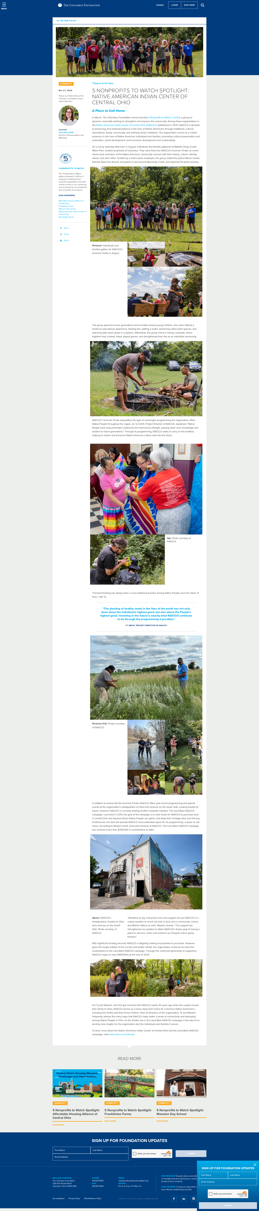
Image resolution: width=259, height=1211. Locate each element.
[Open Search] (202, 5)
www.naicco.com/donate (121, 1034)
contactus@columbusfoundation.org (133, 1181)
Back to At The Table (103, 83)
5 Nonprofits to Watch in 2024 (164, 117)
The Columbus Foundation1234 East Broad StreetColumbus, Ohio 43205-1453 (64, 1183)
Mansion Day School (67, 209)
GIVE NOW (189, 5)
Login (174, 5)
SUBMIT (228, 1206)
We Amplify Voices (66, 217)
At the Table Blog (66, 21)
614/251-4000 (98, 1181)
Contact (159, 5)
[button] (4, 6)
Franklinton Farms (66, 206)
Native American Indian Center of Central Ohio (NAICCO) (126, 125)
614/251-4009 (97, 1186)
